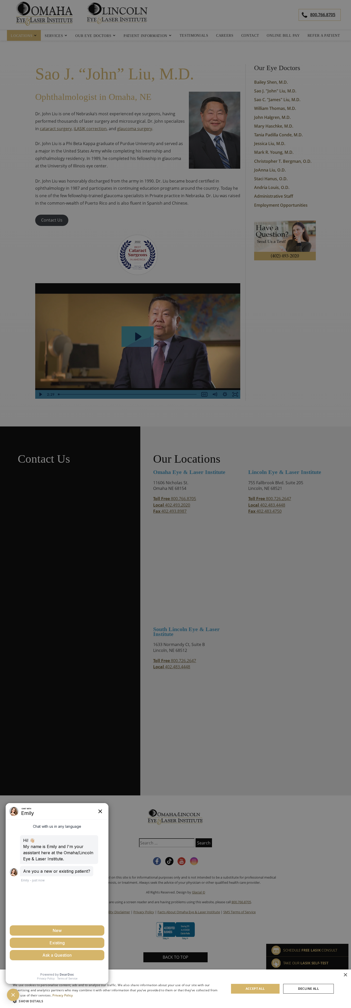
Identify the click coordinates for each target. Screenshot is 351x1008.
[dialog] (175, 988)
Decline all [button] (308, 988)
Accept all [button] (255, 988)
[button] (118, 1001)
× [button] (345, 975)
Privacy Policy (62, 995)
